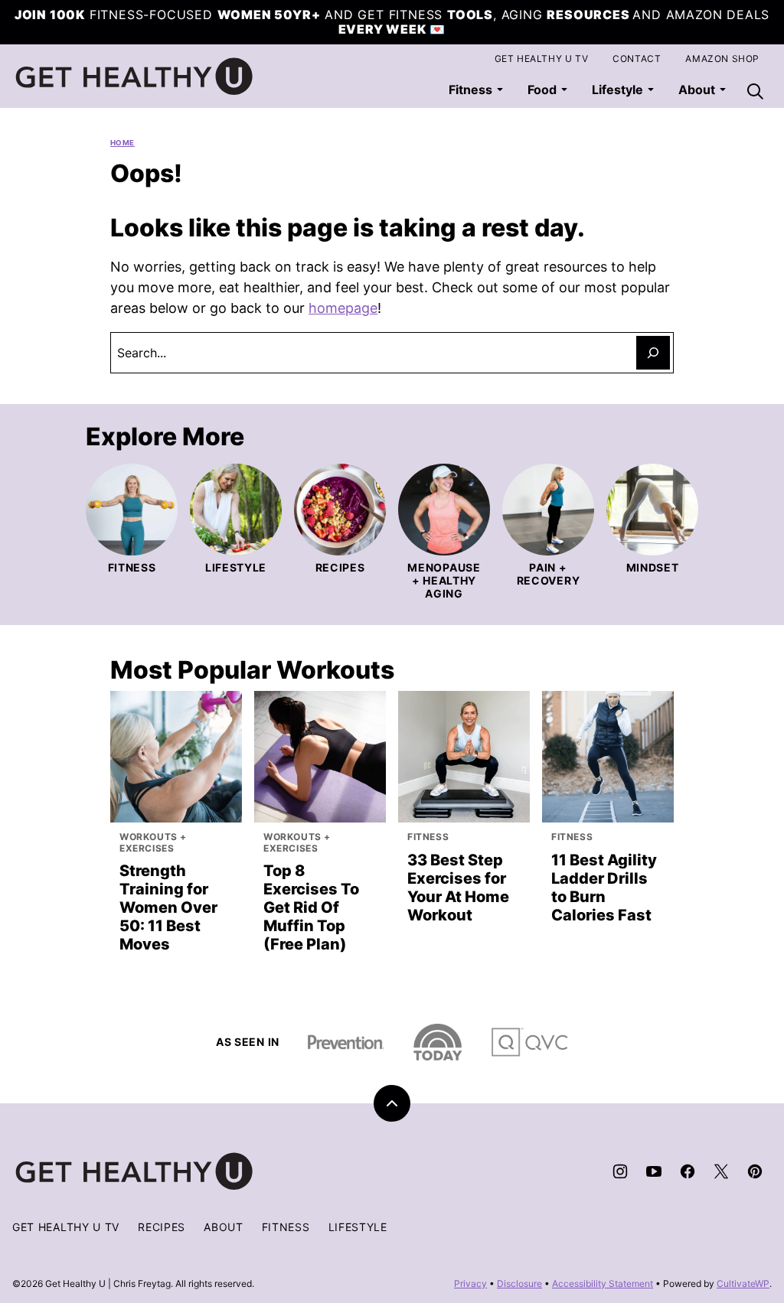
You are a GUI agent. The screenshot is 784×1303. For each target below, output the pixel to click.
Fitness (470, 89)
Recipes (161, 1226)
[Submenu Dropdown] (500, 89)
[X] (721, 1171)
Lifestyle (617, 89)
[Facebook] (687, 1171)
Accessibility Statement (602, 1283)
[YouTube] (654, 1171)
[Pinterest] (755, 1171)
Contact (636, 58)
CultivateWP (743, 1283)
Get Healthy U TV (542, 58)
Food (542, 89)
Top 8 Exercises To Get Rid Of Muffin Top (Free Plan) (311, 907)
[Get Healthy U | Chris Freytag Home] (134, 76)
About (223, 1226)
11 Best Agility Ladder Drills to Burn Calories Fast (604, 887)
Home (122, 142)
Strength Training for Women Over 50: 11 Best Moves (168, 907)
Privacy (470, 1283)
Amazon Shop (722, 58)
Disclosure (519, 1283)
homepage (343, 308)
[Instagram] (620, 1171)
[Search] (755, 91)
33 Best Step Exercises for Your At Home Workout (458, 887)
